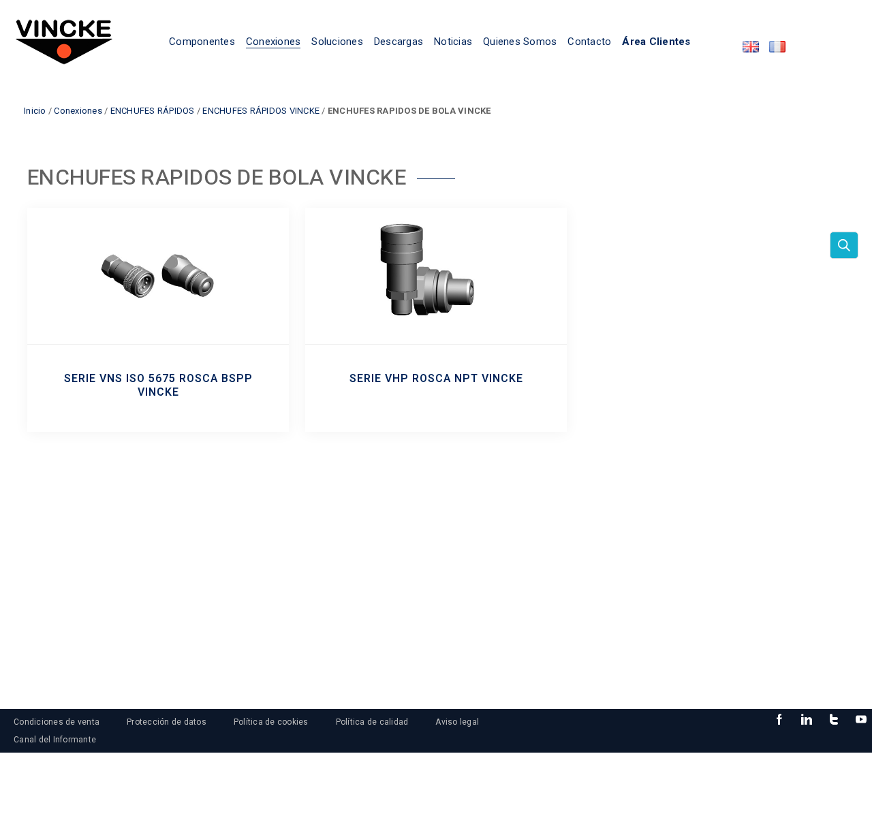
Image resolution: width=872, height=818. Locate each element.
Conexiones (78, 111)
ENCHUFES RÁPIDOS (152, 111)
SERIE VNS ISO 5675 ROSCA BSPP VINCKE (158, 385)
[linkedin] (807, 720)
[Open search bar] (844, 245)
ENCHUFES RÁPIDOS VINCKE (261, 111)
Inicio (35, 111)
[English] (751, 46)
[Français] (777, 46)
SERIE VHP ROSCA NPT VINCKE (436, 379)
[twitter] (834, 720)
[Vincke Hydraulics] (64, 41)
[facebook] (779, 720)
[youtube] (861, 720)
